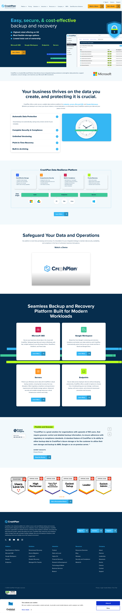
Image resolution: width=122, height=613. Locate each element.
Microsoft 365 (79, 104)
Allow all (108, 603)
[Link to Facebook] (18, 539)
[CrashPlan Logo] (9, 6)
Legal (101, 588)
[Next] (109, 434)
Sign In (106, 2)
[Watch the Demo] (86, 127)
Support (118, 2)
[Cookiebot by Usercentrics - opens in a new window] (10, 610)
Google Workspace (92, 104)
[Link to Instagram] (22, 539)
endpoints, (66, 104)
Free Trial (114, 588)
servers (72, 104)
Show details (25, 609)
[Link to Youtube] (14, 539)
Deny (108, 608)
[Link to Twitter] (5, 539)
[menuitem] (24, 6)
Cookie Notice (107, 588)
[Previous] (109, 429)
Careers (112, 2)
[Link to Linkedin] (10, 539)
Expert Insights (40, 450)
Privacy (98, 588)
